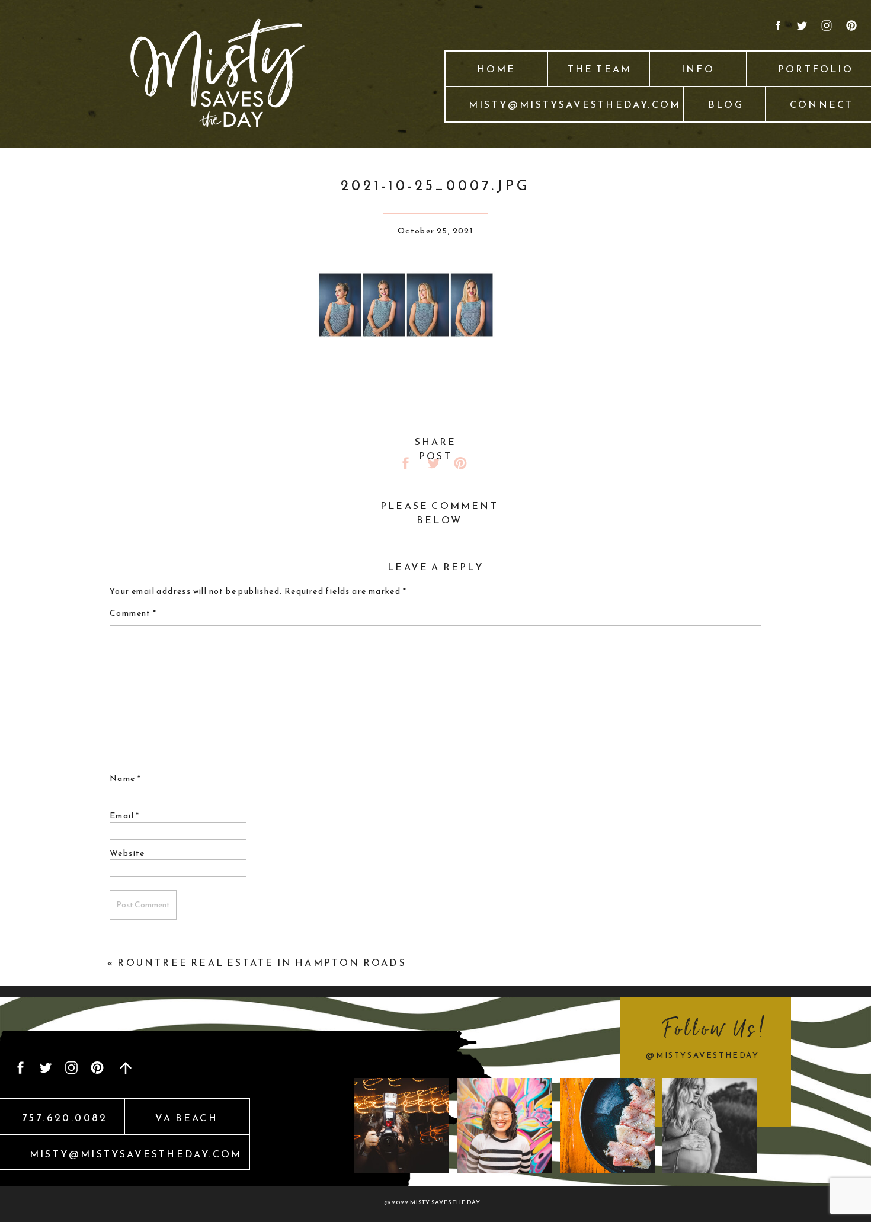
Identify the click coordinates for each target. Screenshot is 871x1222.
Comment (133, 613)
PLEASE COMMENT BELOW (439, 512)
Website (127, 853)
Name (125, 778)
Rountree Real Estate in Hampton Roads (261, 962)
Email (125, 816)
